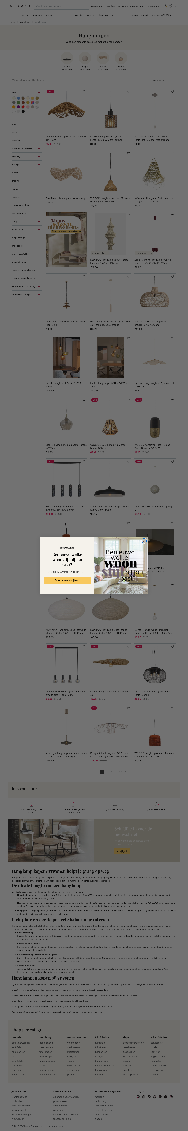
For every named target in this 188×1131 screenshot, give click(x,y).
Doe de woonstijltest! (67, 580)
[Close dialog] (144, 540)
